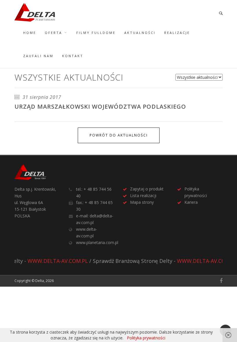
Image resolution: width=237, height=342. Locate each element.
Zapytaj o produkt (147, 189)
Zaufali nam (38, 56)
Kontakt (72, 56)
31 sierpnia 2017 (41, 97)
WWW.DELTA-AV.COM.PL (55, 260)
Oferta (53, 32)
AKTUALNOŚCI (139, 32)
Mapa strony (142, 202)
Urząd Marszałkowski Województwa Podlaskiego (100, 106)
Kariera (191, 202)
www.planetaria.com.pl (97, 242)
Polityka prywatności (146, 338)
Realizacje (177, 32)
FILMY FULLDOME (96, 32)
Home (29, 32)
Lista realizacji (143, 195)
